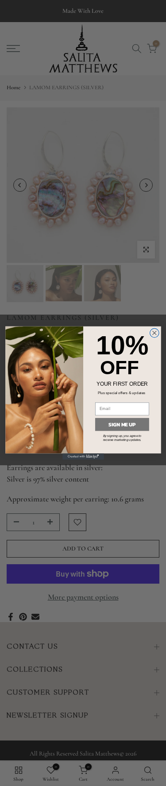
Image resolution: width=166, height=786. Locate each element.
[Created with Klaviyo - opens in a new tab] (83, 456)
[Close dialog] (154, 333)
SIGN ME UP (121, 425)
